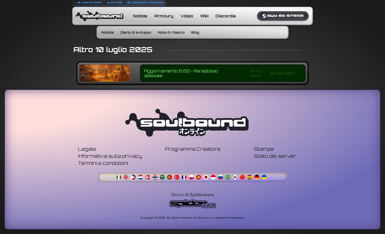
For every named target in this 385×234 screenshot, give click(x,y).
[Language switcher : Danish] (148, 177)
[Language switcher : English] (127, 177)
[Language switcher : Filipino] (134, 177)
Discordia (225, 16)
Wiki (204, 16)
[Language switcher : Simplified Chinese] (243, 177)
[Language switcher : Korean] (236, 177)
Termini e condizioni (103, 163)
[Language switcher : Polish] (192, 177)
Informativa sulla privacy (110, 156)
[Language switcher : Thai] (156, 177)
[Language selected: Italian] (192, 177)
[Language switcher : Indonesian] (214, 177)
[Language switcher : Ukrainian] (265, 177)
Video (186, 16)
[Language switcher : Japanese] (207, 177)
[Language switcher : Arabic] (163, 177)
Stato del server (275, 156)
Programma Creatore (192, 149)
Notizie (140, 16)
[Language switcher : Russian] (221, 177)
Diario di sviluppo (135, 32)
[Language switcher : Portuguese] (170, 177)
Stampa (264, 149)
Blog (195, 32)
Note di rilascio (171, 32)
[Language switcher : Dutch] (141, 177)
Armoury (163, 16)
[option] (127, 177)
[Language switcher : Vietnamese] (199, 177)
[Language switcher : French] (185, 177)
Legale (87, 149)
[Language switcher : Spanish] (250, 177)
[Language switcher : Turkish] (177, 177)
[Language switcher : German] (258, 177)
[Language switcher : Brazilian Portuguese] (228, 177)
